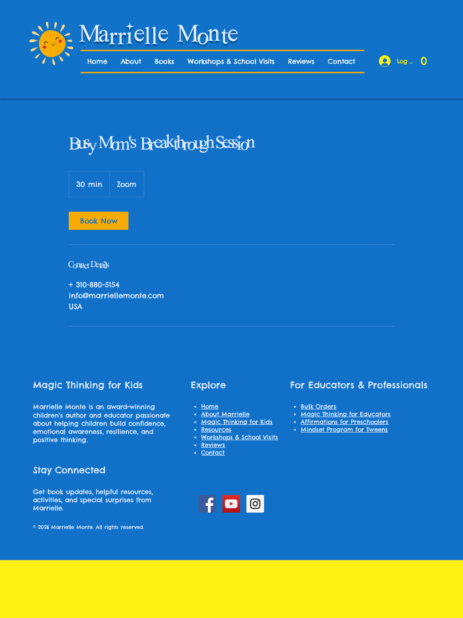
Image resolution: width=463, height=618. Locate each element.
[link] (98, 221)
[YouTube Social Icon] (231, 504)
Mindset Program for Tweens (344, 429)
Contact (213, 452)
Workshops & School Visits (239, 437)
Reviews (213, 444)
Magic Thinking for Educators (346, 414)
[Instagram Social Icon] (255, 504)
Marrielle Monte (160, 36)
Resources (216, 429)
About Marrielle (225, 414)
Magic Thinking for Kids (237, 421)
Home (209, 406)
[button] (424, 58)
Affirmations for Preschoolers (344, 421)
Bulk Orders (318, 406)
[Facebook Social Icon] (207, 504)
